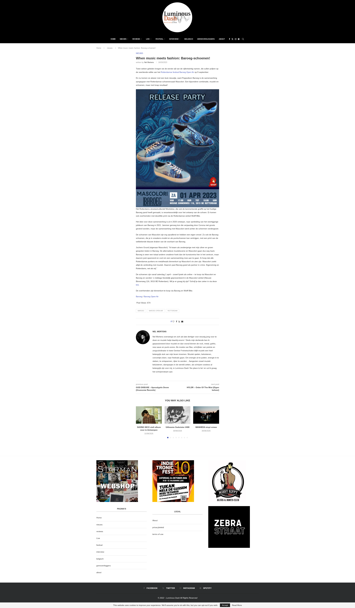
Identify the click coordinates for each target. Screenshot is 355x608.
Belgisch (188, 39)
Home (113, 39)
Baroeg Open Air (151, 296)
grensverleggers (103, 565)
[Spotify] (238, 39)
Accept (225, 605)
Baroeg (139, 296)
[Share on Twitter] (179, 321)
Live (148, 39)
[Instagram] (235, 39)
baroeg (141, 311)
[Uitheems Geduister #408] (178, 415)
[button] (139, 422)
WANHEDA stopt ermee (206, 427)
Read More (237, 605)
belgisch (100, 559)
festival (99, 545)
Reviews (136, 39)
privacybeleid (158, 527)
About (222, 39)
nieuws (123, 39)
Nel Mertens (149, 62)
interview (100, 552)
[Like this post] (173, 321)
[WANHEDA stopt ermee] (206, 415)
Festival (159, 39)
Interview (173, 39)
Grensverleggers (206, 39)
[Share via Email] (182, 321)
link (137, 285)
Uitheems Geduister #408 (177, 427)
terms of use (157, 534)
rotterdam (172, 311)
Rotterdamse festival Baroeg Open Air (178, 72)
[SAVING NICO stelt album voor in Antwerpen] (149, 415)
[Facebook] (229, 39)
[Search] (243, 39)
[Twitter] (232, 39)
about (98, 572)
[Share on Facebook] (176, 321)
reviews (99, 531)
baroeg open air (156, 311)
